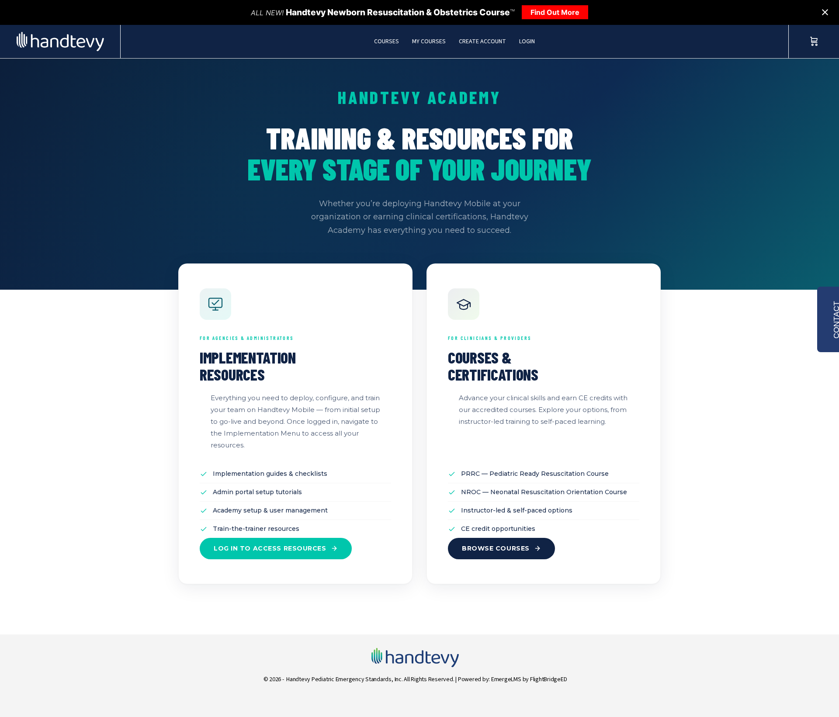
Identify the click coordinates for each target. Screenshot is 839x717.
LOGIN (527, 41)
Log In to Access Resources (270, 548)
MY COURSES (429, 41)
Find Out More (554, 12)
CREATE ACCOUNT (482, 41)
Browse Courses (496, 548)
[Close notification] (825, 12)
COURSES (386, 41)
